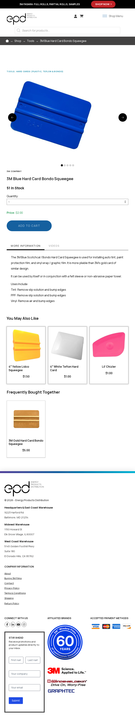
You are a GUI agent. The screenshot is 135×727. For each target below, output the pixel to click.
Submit (16, 700)
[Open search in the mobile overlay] (67, 30)
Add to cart (29, 226)
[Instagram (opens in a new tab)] (24, 624)
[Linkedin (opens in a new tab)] (12, 624)
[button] (81, 16)
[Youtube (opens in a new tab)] (18, 624)
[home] (24, 489)
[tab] (25, 246)
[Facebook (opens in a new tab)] (7, 624)
